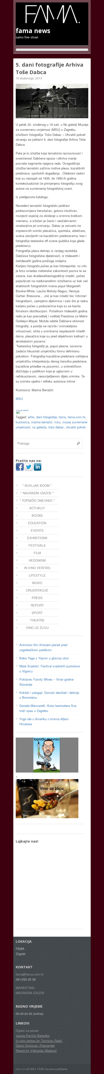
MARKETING (25, 987)
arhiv (31, 417)
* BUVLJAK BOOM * (37, 485)
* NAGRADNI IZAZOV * (37, 493)
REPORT (37, 605)
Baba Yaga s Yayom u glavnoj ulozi (44, 658)
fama (62, 417)
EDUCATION (37, 523)
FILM (37, 553)
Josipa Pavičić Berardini (33, 1035)
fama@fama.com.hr (30, 974)
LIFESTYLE (37, 575)
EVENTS (37, 530)
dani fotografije (46, 417)
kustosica (22, 422)
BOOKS (37, 515)
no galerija (39, 427)
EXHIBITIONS (37, 538)
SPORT (37, 612)
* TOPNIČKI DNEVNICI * (37, 500)
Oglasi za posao (27, 1030)
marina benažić (41, 422)
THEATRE (37, 620)
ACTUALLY (37, 508)
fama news (21, 1069)
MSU (19, 398)
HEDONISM (37, 560)
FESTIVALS (37, 545)
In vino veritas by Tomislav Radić (39, 1040)
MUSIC (37, 582)
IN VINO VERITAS (37, 567)
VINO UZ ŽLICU (37, 627)
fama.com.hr (76, 417)
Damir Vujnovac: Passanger (35, 1045)
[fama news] (52, 22)
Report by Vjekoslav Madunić (36, 1050)
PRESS (37, 597)
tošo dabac (56, 427)
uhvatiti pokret (76, 427)
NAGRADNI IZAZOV (30, 992)
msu (57, 422)
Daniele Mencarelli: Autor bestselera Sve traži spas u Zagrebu (47, 708)
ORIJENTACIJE (37, 590)
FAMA (40, 1069)
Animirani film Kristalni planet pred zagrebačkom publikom (43, 647)
